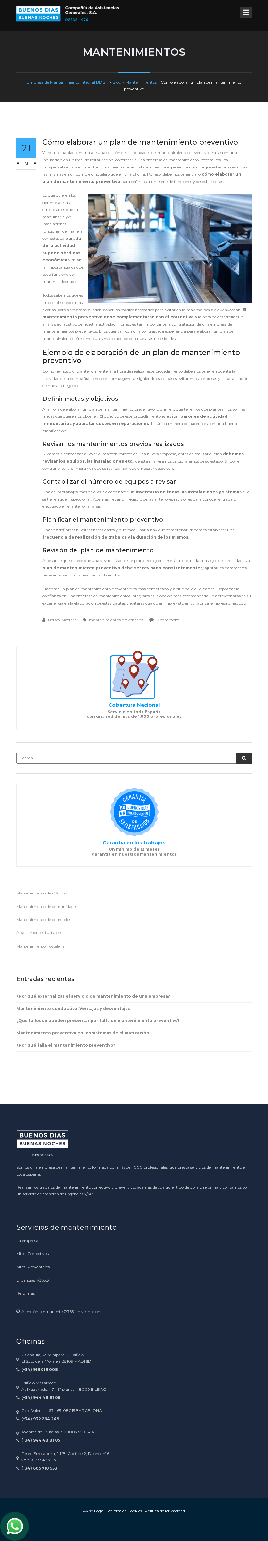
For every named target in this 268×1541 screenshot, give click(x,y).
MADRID (82, 1361)
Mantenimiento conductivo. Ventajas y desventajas (73, 1008)
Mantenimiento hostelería (40, 946)
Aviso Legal (93, 1510)
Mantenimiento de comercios (43, 919)
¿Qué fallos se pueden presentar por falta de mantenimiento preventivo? (98, 1020)
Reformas (25, 1293)
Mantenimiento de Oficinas (41, 893)
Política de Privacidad (165, 1510)
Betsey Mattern (62, 619)
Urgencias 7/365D (32, 1280)
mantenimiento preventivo (183, 152)
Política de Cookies (124, 1510)
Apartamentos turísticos (39, 932)
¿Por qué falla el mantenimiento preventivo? (65, 1045)
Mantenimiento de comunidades (46, 906)
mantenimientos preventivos (116, 619)
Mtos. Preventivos (33, 1267)
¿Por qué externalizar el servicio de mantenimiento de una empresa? (93, 996)
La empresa (27, 1240)
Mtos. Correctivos (32, 1253)
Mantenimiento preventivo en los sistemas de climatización (82, 1032)
